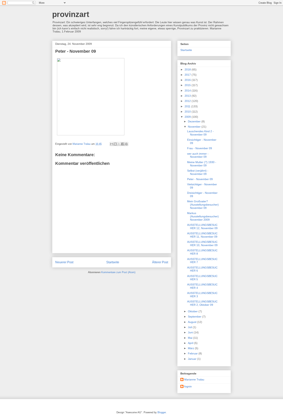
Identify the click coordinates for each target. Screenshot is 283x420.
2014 (188, 90)
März (191, 348)
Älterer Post (160, 262)
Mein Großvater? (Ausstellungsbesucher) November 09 (203, 204)
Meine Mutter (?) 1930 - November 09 (201, 164)
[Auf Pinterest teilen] (126, 144)
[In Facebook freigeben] (123, 144)
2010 (188, 111)
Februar (193, 353)
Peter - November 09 (200, 179)
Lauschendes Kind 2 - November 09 (200, 133)
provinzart (70, 14)
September (195, 316)
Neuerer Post (64, 262)
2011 (188, 106)
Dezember (194, 121)
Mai (190, 337)
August (192, 321)
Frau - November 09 (199, 148)
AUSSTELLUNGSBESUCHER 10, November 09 (202, 243)
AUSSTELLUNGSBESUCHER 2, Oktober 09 (202, 303)
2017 (188, 74)
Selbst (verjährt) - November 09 (197, 172)
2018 (188, 69)
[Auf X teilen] (119, 144)
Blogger (161, 412)
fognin (188, 386)
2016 (188, 79)
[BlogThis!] (115, 144)
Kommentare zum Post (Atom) (118, 272)
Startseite (112, 262)
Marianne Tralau (194, 379)
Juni (191, 332)
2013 (188, 95)
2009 (188, 116)
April (191, 343)
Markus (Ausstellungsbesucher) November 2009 (203, 216)
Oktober (193, 311)
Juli (190, 327)
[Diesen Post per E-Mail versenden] (112, 144)
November (194, 126)
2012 (188, 100)
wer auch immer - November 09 (197, 155)
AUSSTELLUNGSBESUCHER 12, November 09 (202, 226)
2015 (188, 85)
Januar (192, 358)
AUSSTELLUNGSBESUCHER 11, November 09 (202, 235)
